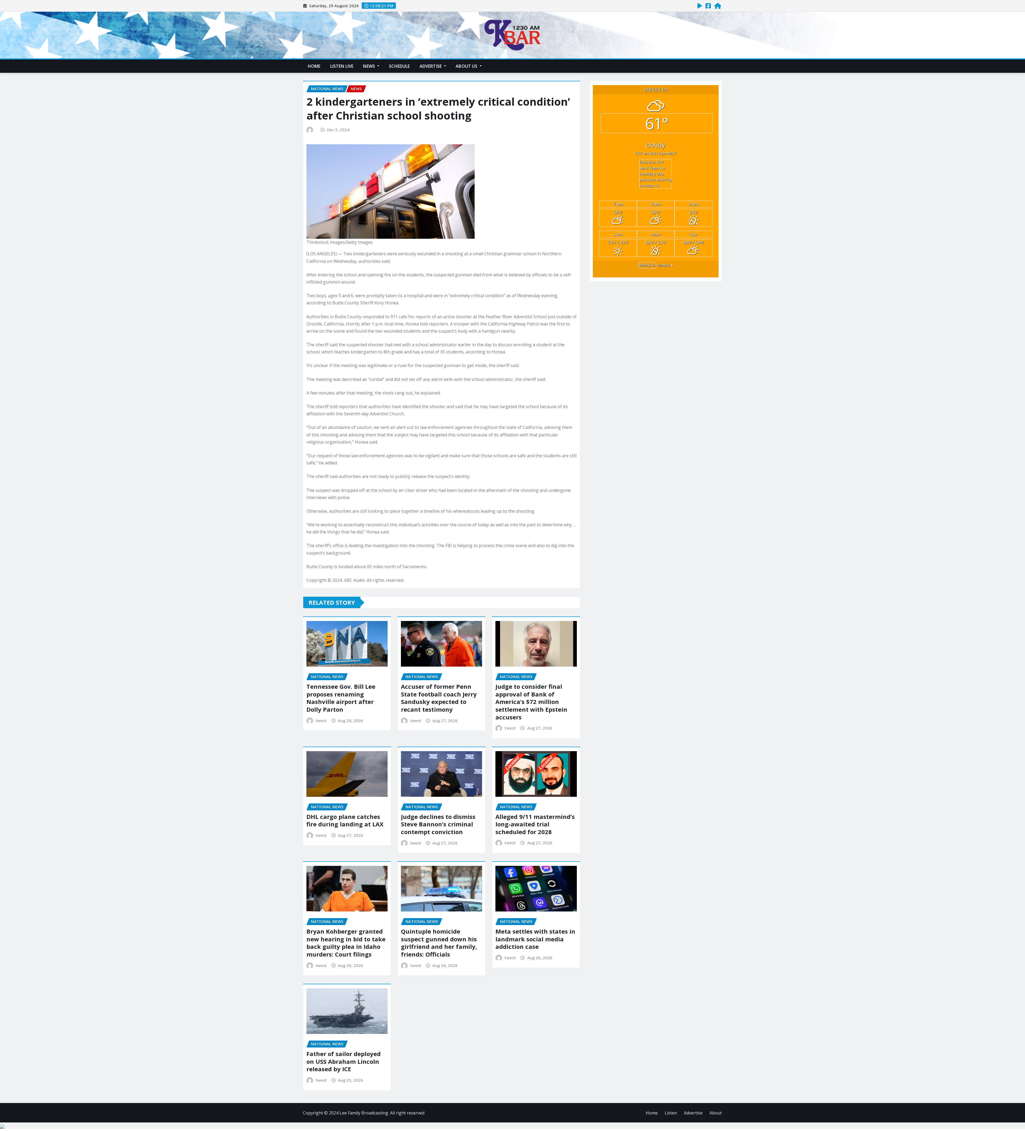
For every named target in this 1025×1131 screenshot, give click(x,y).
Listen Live (342, 66)
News (369, 66)
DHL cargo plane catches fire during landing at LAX (345, 820)
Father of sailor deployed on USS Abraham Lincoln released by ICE (343, 1061)
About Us (467, 66)
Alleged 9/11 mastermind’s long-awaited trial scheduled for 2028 (535, 824)
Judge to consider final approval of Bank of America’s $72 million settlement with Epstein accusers (531, 701)
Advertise (431, 66)
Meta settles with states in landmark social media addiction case (535, 938)
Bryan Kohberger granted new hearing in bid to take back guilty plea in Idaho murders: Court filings (345, 942)
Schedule (399, 66)
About (715, 1113)
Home (314, 66)
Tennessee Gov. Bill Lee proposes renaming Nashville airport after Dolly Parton (340, 697)
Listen (671, 1113)
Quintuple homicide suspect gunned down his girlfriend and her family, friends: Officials (439, 942)
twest (321, 720)
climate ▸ (656, 265)
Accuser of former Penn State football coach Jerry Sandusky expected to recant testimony (439, 697)
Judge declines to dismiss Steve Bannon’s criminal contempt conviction (438, 824)
